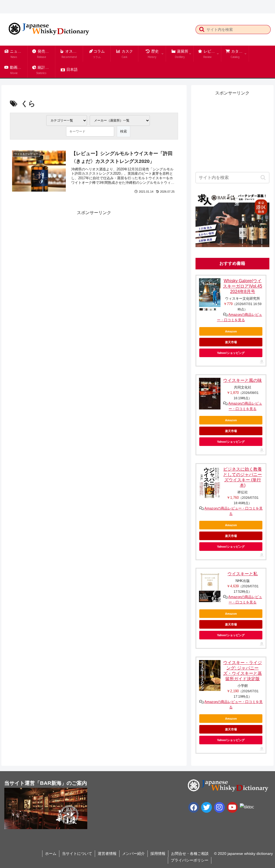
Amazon (231, 331)
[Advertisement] (51, 250)
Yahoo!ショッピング (231, 352)
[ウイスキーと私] (209, 586)
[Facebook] (193, 807)
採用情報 (157, 853)
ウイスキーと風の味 (242, 380)
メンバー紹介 (133, 853)
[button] (201, 29)
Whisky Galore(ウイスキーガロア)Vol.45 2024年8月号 (242, 286)
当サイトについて (77, 853)
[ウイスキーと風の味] (209, 394)
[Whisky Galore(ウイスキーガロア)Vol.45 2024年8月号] (209, 292)
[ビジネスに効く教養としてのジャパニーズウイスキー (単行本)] (209, 482)
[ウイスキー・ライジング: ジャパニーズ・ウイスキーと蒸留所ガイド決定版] (209, 675)
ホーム (50, 853)
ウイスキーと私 (242, 574)
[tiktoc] (247, 807)
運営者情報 (107, 853)
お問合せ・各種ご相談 (190, 853)
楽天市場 (231, 342)
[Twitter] (206, 807)
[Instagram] (219, 807)
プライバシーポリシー (189, 860)
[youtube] (232, 807)
